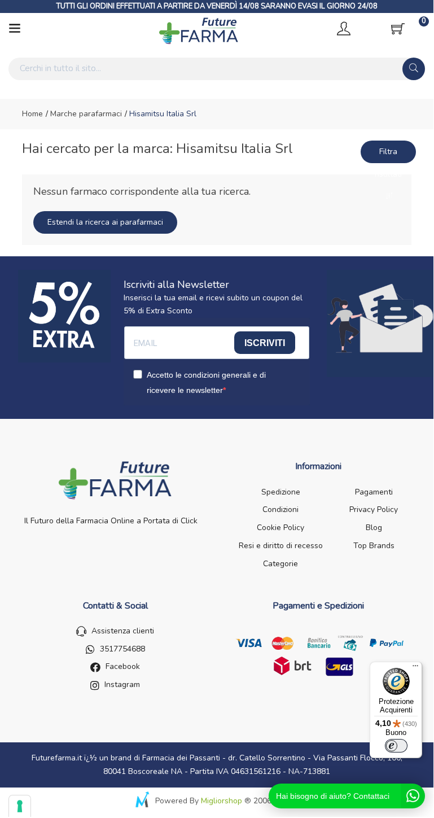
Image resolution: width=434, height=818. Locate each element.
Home (32, 113)
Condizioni (280, 509)
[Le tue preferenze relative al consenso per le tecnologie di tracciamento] (19, 806)
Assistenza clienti (122, 630)
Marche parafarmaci (85, 113)
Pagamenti (374, 492)
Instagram (122, 684)
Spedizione (280, 492)
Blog (374, 527)
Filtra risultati (388, 154)
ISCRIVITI (264, 343)
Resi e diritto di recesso (281, 545)
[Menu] (415, 668)
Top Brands (373, 545)
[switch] (396, 746)
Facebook (123, 666)
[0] (398, 29)
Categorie (280, 563)
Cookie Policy (280, 527)
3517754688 (122, 649)
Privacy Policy (373, 509)
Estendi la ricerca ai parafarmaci (105, 222)
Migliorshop (221, 800)
